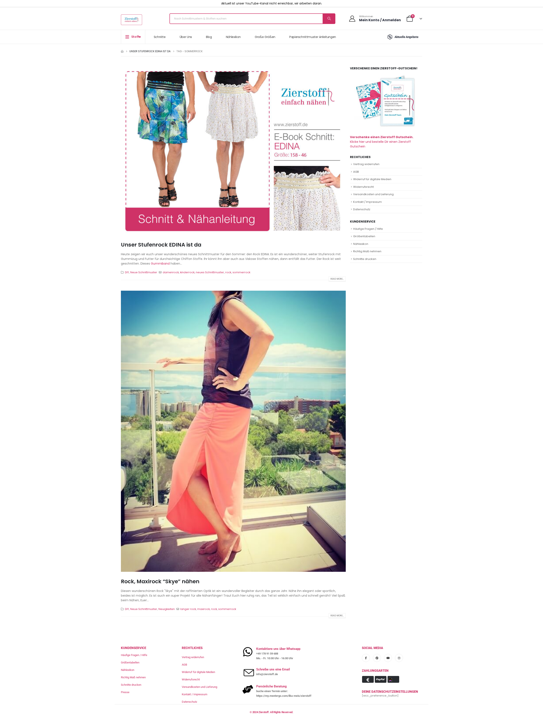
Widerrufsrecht (363, 187)
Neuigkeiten (166, 609)
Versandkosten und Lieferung (373, 194)
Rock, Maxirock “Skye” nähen (160, 581)
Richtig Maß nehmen (367, 251)
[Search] (329, 19)
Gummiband (160, 263)
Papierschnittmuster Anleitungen (312, 37)
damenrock (171, 272)
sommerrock (241, 272)
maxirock (203, 609)
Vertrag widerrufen (366, 164)
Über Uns (186, 37)
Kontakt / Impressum (367, 202)
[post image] (233, 150)
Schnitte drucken (364, 259)
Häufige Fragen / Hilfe (368, 229)
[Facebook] (366, 658)
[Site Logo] (131, 19)
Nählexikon (233, 37)
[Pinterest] (377, 658)
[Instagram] (399, 658)
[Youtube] (388, 658)
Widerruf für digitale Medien (372, 179)
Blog (209, 37)
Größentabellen (364, 236)
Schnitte (160, 37)
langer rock (188, 609)
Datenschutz (361, 209)
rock (228, 272)
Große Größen (265, 37)
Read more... (337, 278)
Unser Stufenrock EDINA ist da (161, 244)
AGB (356, 172)
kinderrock (187, 272)
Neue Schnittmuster (143, 272)
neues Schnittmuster (210, 272)
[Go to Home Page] (122, 51)
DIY (127, 272)
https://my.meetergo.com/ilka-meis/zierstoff (283, 695)
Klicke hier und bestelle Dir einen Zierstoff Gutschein (381, 142)
